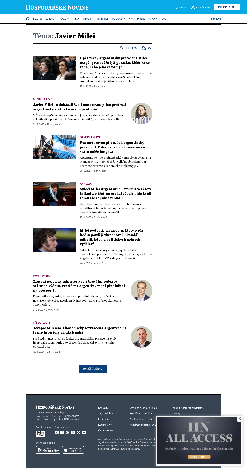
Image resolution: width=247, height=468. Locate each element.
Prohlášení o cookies (141, 413)
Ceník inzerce (105, 430)
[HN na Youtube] (84, 432)
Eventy (176, 413)
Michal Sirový (43, 99)
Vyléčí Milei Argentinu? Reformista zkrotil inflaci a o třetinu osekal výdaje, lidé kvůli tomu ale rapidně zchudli (116, 194)
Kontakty (103, 408)
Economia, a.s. (59, 412)
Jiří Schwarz (41, 322)
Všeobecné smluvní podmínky (146, 425)
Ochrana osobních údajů (143, 408)
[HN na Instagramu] (67, 432)
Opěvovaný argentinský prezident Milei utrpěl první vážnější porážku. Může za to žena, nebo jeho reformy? (115, 63)
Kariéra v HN (105, 425)
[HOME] (27, 19)
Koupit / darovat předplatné (188, 408)
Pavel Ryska (41, 276)
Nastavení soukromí (141, 419)
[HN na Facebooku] (62, 432)
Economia (103, 419)
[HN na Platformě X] (57, 432)
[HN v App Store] (73, 450)
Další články (92, 368)
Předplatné (226, 6)
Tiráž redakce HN (107, 413)
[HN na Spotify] (78, 432)
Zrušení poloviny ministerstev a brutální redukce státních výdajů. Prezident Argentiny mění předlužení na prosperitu (79, 286)
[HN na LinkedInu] (73, 432)
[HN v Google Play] (48, 450)
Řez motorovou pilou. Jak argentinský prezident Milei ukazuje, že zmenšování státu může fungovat (113, 147)
